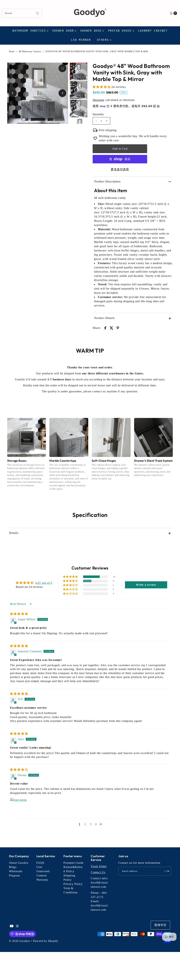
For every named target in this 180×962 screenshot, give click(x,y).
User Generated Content (43, 871)
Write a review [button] (146, 584)
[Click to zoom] (62, 68)
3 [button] (91, 824)
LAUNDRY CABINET (153, 30)
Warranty (42, 879)
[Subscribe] (166, 871)
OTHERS (103, 39)
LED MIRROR (81, 39)
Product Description (107, 181)
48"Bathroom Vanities (30, 51)
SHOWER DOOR (63, 30)
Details (13, 532)
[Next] (62, 93)
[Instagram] (17, 926)
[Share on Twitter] (111, 327)
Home (12, 51)
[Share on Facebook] (105, 327)
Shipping (98, 99)
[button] (102, 86)
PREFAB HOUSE (120, 30)
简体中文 (160, 925)
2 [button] (85, 824)
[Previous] (13, 93)
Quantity (98, 114)
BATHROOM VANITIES (29, 30)
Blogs (13, 867)
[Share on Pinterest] (117, 327)
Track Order (99, 866)
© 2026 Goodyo (19, 940)
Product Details (104, 317)
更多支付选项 (120, 169)
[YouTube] (11, 926)
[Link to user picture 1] (18, 806)
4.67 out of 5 (43, 582)
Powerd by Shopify (45, 940)
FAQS (40, 862)
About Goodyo (18, 862)
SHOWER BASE (91, 30)
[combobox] (22, 13)
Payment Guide (73, 862)
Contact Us (98, 872)
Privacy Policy (73, 883)
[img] (19, 613)
